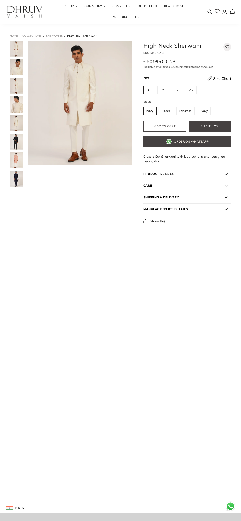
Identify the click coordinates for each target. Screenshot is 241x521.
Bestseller (147, 6)
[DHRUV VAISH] (24, 12)
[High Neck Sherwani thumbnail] (16, 49)
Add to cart (165, 126)
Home (14, 35)
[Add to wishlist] (227, 47)
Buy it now (210, 126)
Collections (31, 35)
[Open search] (209, 11)
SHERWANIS (54, 35)
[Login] (224, 11)
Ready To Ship (175, 6)
